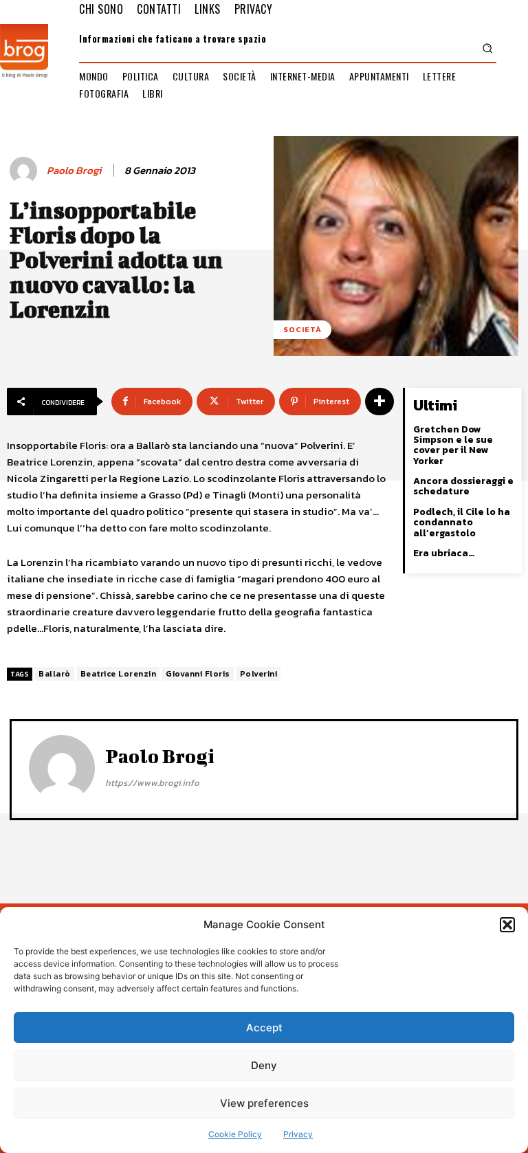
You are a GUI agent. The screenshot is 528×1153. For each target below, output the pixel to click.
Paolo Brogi (74, 170)
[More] (379, 401)
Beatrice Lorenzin (118, 674)
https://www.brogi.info (152, 782)
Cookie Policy (235, 1134)
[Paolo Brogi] (25, 170)
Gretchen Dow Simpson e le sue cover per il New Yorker (453, 445)
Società (302, 329)
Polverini (259, 674)
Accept (264, 1027)
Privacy (298, 1134)
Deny (264, 1065)
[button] (507, 925)
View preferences (264, 1103)
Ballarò (54, 674)
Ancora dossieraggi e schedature (463, 486)
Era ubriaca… (443, 553)
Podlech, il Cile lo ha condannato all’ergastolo (461, 522)
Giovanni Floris (198, 674)
